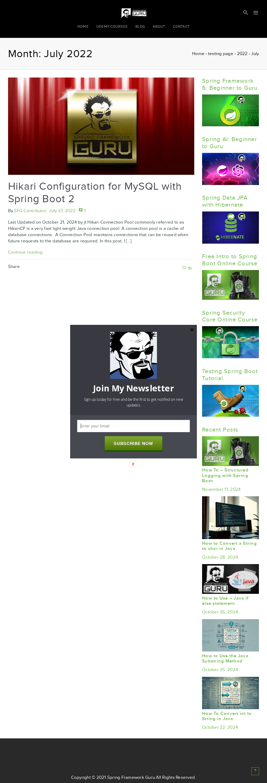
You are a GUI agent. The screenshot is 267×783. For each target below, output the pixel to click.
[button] (133, 388)
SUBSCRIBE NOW (133, 443)
